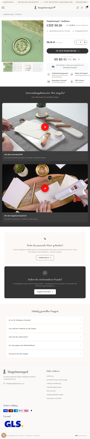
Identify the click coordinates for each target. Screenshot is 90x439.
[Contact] (77, 7)
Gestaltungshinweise (54, 387)
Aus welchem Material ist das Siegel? (22, 328)
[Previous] (5, 41)
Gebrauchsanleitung (54, 383)
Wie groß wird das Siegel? (18, 354)
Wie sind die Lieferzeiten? (18, 337)
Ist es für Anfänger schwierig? (20, 320)
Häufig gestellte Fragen (55, 394)
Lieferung (50, 376)
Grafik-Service (44, 257)
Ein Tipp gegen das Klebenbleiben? (22, 345)
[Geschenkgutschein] (3, 435)
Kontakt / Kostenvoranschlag (57, 380)
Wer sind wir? (51, 391)
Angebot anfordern (44, 292)
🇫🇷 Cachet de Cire (81, 435)
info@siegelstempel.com (15, 383)
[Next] (39, 41)
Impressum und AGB (54, 398)
